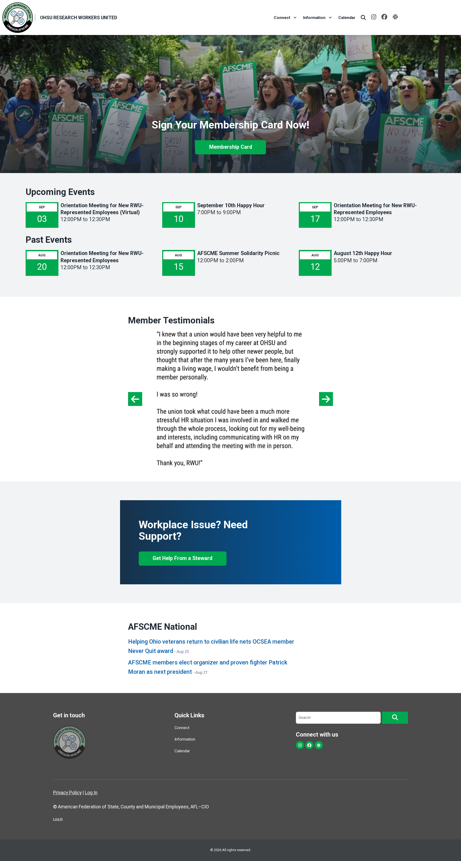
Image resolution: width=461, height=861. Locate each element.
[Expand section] (295, 17)
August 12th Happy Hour (363, 253)
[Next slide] (326, 399)
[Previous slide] (135, 399)
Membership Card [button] (230, 147)
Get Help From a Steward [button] (182, 558)
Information (314, 17)
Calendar (346, 17)
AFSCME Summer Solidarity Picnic (238, 253)
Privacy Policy (67, 792)
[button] (395, 718)
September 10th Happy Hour (231, 205)
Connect (282, 17)
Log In (91, 792)
